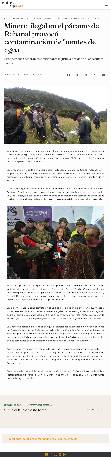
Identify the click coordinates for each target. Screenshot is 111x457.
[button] (68, 75)
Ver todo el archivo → (96, 410)
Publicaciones (19, 19)
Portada (8, 19)
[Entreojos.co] (14, 4)
